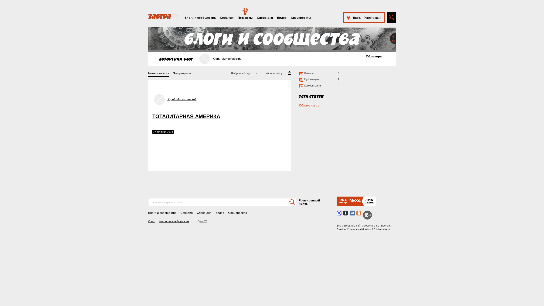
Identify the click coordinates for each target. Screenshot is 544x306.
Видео (282, 17)
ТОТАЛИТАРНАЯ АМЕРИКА (186, 116)
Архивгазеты (370, 201)
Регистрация (372, 17)
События (227, 17)
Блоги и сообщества (200, 17)
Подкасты (245, 17)
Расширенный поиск (309, 202)
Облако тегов (309, 105)
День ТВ (202, 221)
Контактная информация (174, 221)
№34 (355, 200)
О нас (151, 221)
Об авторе (374, 56)
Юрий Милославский (182, 99)
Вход (357, 17)
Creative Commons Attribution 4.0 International (363, 229)
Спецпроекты (301, 17)
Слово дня (265, 17)
